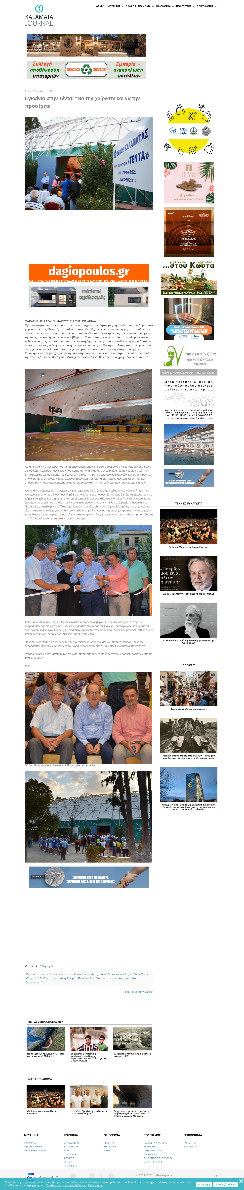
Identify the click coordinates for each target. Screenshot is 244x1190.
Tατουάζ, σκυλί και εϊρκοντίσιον (189, 709)
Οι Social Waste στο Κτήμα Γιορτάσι (42, 1112)
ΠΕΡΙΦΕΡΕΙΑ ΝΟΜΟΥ (35, 1150)
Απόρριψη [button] (204, 1184)
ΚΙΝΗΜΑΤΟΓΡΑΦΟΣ (153, 1150)
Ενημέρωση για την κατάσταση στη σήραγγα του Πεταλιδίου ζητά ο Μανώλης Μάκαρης (131, 1113)
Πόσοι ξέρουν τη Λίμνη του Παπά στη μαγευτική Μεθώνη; (45, 1054)
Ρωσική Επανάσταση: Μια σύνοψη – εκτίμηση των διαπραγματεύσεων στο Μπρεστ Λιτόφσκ (189, 756)
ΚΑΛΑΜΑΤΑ (30, 1143)
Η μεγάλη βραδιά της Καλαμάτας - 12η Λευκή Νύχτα (89, 1112)
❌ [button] (241, 1181)
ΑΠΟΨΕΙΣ (69, 1158)
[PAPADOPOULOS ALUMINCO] (89, 298)
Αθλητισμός (46, 966)
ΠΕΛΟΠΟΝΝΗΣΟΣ (33, 1146)
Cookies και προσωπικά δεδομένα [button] (66, 1185)
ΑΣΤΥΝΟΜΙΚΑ (71, 1154)
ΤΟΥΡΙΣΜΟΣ (110, 1150)
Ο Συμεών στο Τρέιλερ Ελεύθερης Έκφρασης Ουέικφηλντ (188, 641)
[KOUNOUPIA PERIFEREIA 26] (189, 320)
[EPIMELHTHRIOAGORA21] (189, 479)
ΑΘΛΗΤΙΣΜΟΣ (151, 1154)
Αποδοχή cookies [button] (226, 1184)
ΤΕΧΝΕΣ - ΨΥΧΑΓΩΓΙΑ (155, 1143)
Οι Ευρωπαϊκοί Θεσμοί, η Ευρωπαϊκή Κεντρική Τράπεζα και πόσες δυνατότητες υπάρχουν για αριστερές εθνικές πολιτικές (188, 807)
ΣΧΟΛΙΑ (68, 1162)
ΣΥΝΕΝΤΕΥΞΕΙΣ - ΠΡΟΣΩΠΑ (158, 1158)
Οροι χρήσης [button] (95, 1185)
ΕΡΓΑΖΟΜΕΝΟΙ (72, 1143)
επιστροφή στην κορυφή (139, 991)
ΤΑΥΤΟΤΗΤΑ (189, 1143)
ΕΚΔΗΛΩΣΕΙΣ (151, 1146)
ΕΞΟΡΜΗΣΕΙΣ (71, 1166)
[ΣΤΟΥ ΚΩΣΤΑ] (189, 278)
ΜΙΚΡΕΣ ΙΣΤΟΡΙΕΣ (153, 1162)
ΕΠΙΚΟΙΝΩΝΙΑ (190, 1146)
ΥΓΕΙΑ (67, 1150)
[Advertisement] (89, 237)
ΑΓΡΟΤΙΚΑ (109, 1143)
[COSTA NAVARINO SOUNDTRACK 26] (189, 233)
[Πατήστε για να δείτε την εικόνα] (89, 163)
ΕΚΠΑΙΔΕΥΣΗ (71, 1146)
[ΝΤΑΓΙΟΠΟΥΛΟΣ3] (89, 274)
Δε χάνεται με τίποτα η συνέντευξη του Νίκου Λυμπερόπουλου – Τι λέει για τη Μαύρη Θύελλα (89, 1057)
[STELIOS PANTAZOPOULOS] (189, 401)
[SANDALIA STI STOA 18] (189, 184)
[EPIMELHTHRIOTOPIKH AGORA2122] (89, 878)
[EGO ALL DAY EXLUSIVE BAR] (86, 47)
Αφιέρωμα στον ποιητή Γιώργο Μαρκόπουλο (188, 593)
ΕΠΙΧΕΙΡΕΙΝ (110, 1146)
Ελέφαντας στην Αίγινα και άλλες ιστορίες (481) (132, 1054)
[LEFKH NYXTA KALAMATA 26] (188, 131)
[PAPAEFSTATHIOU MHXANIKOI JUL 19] (189, 445)
